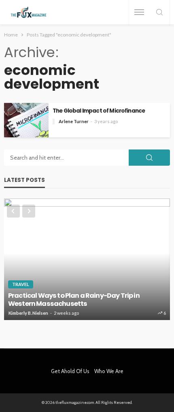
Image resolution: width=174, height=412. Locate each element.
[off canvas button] (139, 12)
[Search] (159, 13)
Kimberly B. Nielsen (28, 313)
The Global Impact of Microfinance (99, 111)
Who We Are (108, 371)
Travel (20, 284)
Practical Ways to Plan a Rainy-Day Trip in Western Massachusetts (74, 300)
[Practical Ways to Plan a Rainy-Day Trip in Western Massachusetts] (87, 259)
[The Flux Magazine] (28, 12)
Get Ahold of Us (70, 371)
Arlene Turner (74, 121)
